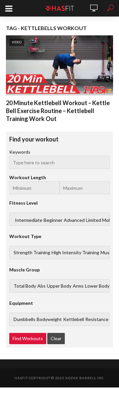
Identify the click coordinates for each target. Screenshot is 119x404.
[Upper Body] (59, 286)
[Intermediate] (28, 220)
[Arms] (78, 286)
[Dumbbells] (24, 319)
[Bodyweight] (49, 319)
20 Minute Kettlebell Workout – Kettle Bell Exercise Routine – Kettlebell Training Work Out (58, 110)
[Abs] (41, 286)
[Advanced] (74, 220)
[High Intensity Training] (75, 253)
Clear (56, 338)
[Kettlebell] (73, 319)
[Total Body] (25, 286)
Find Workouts (28, 338)
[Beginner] (53, 220)
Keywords (19, 152)
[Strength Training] (32, 253)
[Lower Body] (97, 286)
